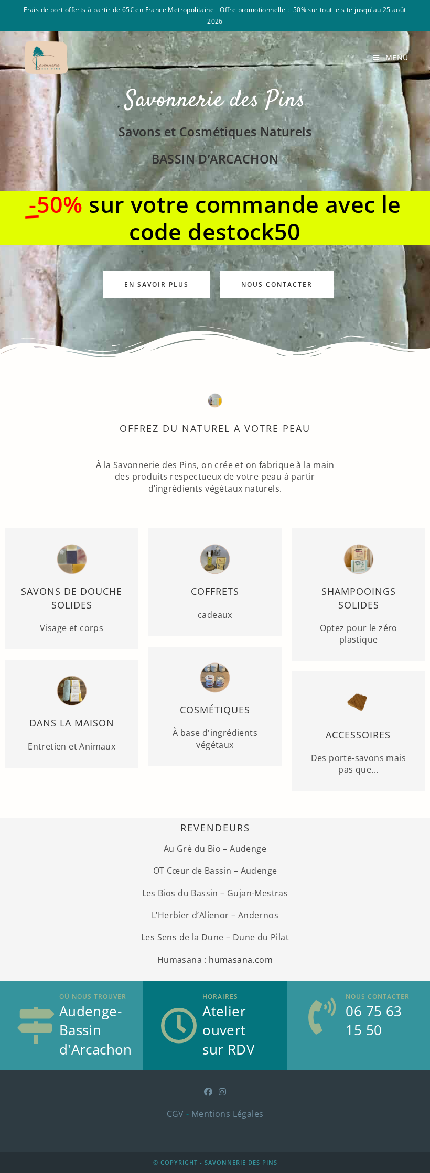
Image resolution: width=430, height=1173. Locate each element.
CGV (175, 1114)
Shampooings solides (358, 598)
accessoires (358, 735)
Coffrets (215, 591)
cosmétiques (215, 709)
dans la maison (71, 722)
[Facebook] (208, 1092)
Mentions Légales (227, 1114)
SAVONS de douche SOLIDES (71, 598)
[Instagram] (222, 1092)
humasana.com (241, 959)
